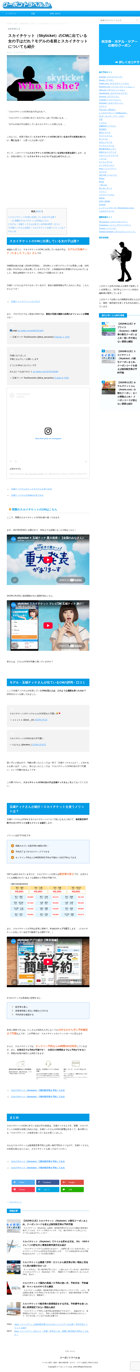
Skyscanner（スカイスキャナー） (113, 222)
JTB (100, 119)
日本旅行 (103, 129)
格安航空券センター (107, 149)
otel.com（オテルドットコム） (112, 90)
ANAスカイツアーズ (107, 152)
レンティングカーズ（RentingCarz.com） (117, 208)
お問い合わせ (55, 14)
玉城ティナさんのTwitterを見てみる (27, 495)
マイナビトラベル (106, 146)
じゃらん (103, 123)
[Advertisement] (48, 186)
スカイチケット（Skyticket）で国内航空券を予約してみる (38, 1090)
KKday (102, 178)
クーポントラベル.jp (70, 1357)
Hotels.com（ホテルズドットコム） (114, 83)
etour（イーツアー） (108, 168)
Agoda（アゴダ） (106, 80)
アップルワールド (106, 165)
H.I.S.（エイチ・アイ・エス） (112, 116)
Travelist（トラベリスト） (110, 100)
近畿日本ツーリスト (107, 126)
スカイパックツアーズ (108, 155)
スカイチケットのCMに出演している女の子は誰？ (32, 217)
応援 (33, 14)
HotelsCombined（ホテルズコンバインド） (117, 231)
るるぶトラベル (105, 142)
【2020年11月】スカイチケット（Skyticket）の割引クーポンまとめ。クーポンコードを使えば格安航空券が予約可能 (127, 362)
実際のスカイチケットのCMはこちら (30, 220)
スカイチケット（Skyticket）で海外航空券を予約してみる (38, 1096)
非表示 (39, 211)
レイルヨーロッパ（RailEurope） (113, 113)
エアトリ (103, 106)
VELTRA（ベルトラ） (108, 175)
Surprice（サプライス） (109, 96)
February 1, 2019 (61, 337)
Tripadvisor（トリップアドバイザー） (115, 225)
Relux (101, 182)
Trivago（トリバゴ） (108, 228)
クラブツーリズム (106, 195)
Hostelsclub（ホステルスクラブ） (113, 93)
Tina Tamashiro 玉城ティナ (36, 474)
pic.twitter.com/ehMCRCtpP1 (31, 330)
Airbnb (102, 198)
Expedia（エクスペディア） (111, 77)
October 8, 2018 (61, 378)
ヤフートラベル (105, 136)
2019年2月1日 (41, 720)
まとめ (12, 231)
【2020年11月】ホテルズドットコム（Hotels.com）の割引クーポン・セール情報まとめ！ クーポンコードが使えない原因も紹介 (127, 393)
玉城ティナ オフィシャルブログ (25, 301)
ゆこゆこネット (105, 188)
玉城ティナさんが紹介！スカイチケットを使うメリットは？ (36, 228)
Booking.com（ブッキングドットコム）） (117, 87)
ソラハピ (103, 159)
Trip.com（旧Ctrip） (107, 109)
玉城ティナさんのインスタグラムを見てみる (31, 489)
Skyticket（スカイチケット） (111, 103)
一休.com (103, 185)
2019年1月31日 (39, 744)
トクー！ (103, 191)
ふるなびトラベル (106, 211)
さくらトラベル (105, 162)
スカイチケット (15, 1202)
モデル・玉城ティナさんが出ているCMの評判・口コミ (34, 224)
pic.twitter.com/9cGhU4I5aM (45, 371)
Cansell (102, 204)
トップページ (11, 14)
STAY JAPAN (104, 201)
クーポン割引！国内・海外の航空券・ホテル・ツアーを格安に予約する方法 (70, 1363)
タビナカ (103, 172)
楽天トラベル (104, 132)
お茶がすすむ (15, 469)
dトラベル (103, 139)
